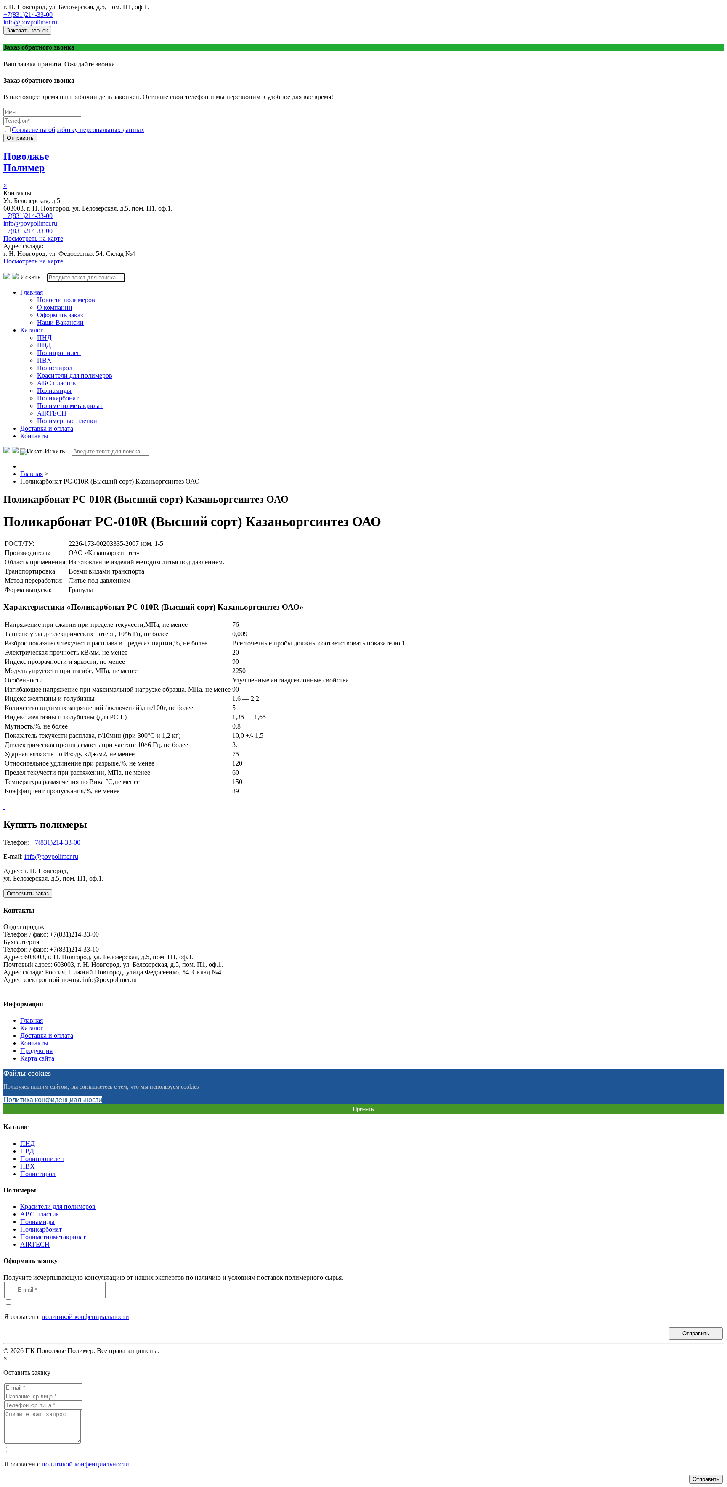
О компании (54, 307)
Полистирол (54, 367)
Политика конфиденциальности (52, 1099)
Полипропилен (59, 352)
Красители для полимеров (74, 375)
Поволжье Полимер (26, 162)
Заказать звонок (27, 30)
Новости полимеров (66, 299)
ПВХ (44, 360)
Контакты (34, 436)
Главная (31, 292)
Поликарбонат (58, 398)
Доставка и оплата (46, 428)
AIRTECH (51, 413)
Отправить (20, 138)
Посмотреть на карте (33, 238)
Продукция (36, 1050)
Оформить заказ (60, 314)
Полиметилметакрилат (70, 405)
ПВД (44, 345)
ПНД (44, 337)
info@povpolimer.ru (30, 22)
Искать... (32, 277)
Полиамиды (54, 390)
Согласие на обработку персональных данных (78, 129)
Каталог (31, 330)
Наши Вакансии (60, 322)
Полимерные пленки (67, 420)
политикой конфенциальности (85, 1316)
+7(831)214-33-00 (28, 14)
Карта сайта (37, 1058)
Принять (363, 1109)
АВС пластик (56, 383)
